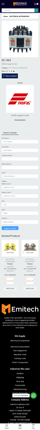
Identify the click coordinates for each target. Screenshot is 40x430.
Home (5, 16)
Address (4, 181)
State (3, 210)
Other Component (20, 362)
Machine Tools (20, 354)
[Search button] (36, 10)
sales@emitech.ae (23, 423)
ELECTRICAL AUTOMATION (19, 16)
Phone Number (6, 164)
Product (10, 264)
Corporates (20, 385)
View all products (20, 120)
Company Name (7, 155)
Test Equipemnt (20, 350)
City (3, 201)
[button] (35, 267)
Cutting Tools (20, 358)
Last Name (5, 147)
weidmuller (10, 266)
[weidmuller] (10, 281)
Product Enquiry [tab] (10, 133)
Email (3, 173)
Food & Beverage (20, 393)
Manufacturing (20, 389)
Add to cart (10, 288)
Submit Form (10, 228)
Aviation (20, 373)
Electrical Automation (20, 346)
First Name (5, 138)
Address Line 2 (6, 192)
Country (4, 218)
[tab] (10, 133)
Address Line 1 (6, 184)
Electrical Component (20, 340)
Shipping (20, 377)
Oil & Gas (20, 381)
